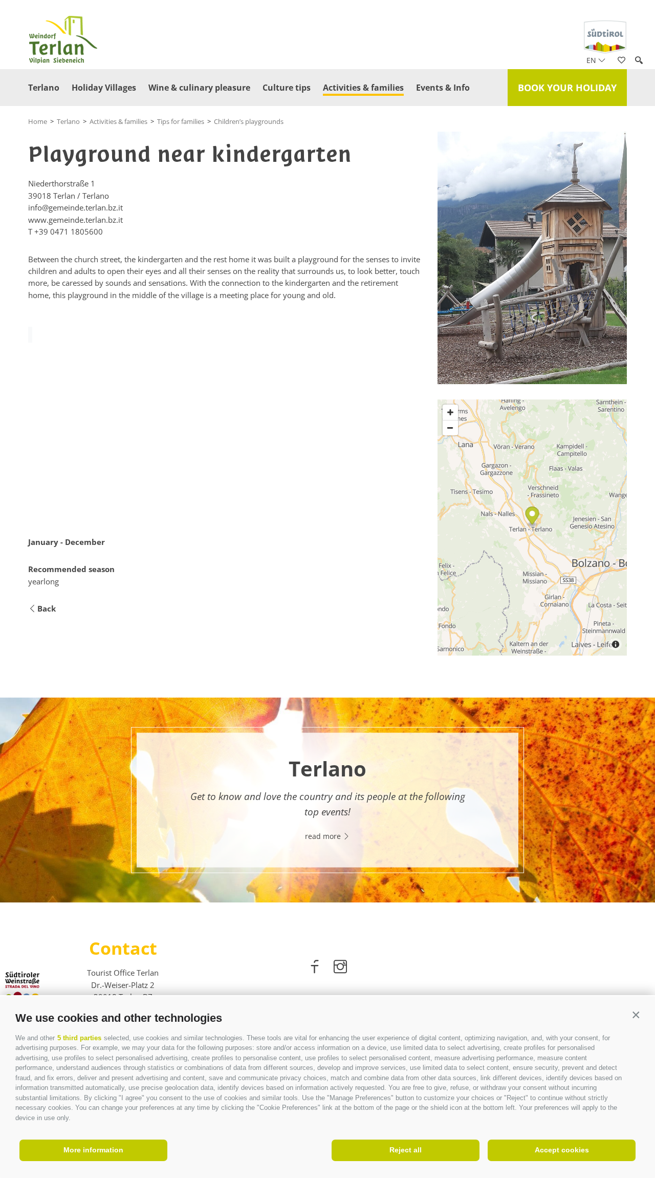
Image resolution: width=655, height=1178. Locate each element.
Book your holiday (567, 87)
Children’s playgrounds (248, 121)
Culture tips (287, 87)
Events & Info (443, 87)
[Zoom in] (450, 412)
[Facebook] (315, 968)
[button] (636, 1015)
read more (324, 835)
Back (46, 608)
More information (93, 1150)
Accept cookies (562, 1150)
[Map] (532, 527)
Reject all (405, 1150)
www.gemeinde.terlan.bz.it (75, 220)
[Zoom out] (450, 427)
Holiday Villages (104, 87)
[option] (327, 800)
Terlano (43, 87)
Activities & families (363, 87)
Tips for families (180, 121)
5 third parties (79, 1038)
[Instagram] (340, 968)
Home (37, 121)
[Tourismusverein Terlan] (532, 258)
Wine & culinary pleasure (199, 87)
